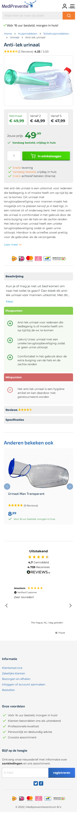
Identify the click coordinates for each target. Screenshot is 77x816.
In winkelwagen (49, 156)
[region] (38, 606)
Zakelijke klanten (13, 673)
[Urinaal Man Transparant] (38, 472)
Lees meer (11, 244)
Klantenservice (12, 668)
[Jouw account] (64, 5)
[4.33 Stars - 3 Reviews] (25, 410)
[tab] (38, 276)
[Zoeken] (69, 16)
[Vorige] (7, 80)
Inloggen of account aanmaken (23, 684)
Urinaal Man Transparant (26, 493)
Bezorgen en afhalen (16, 679)
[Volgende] (70, 80)
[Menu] (72, 5)
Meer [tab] (9, 301)
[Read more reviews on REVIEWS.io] (38, 572)
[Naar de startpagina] (17, 5)
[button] (6, 605)
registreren (61, 772)
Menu (72, 7)
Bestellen (8, 690)
